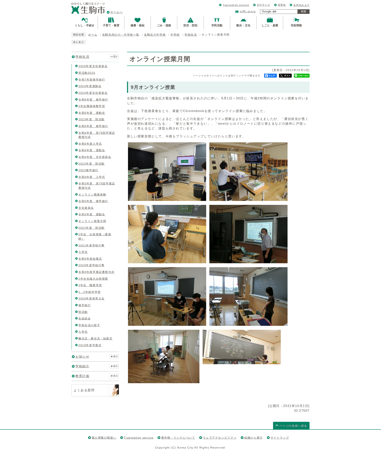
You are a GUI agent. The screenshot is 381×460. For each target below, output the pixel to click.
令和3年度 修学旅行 (93, 201)
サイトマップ (279, 437)
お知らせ (82, 356)
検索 (303, 11)
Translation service (236, 5)
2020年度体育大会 (91, 298)
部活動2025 (86, 72)
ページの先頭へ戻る (293, 425)
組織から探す (253, 437)
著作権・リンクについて (178, 437)
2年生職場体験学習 (91, 106)
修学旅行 (84, 305)
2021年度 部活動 (91, 227)
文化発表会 (86, 207)
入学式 (83, 252)
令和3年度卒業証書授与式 (96, 272)
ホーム (92, 34)
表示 (115, 356)
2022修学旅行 (88, 170)
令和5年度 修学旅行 (93, 126)
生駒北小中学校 (155, 34)
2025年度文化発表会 (93, 66)
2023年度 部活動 (91, 119)
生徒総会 (84, 318)
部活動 (83, 312)
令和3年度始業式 (90, 258)
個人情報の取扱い (104, 437)
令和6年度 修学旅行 (93, 99)
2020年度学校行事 (91, 265)
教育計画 (82, 376)
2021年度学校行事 (91, 245)
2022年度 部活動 (91, 163)
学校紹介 (82, 366)
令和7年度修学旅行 (91, 79)
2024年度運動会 (89, 86)
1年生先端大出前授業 (93, 278)
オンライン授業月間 (92, 221)
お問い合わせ (248, 11)
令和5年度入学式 (90, 143)
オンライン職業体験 (92, 194)
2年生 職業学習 (90, 285)
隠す (115, 56)
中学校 (175, 34)
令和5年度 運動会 (91, 112)
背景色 (282, 5)
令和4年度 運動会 (91, 150)
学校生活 (191, 34)
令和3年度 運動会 (91, 214)
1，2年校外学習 (89, 292)
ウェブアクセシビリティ (220, 437)
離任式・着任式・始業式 (95, 338)
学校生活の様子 (89, 325)
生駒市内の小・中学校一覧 (120, 34)
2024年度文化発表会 (93, 92)
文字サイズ (263, 5)
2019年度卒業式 (89, 345)
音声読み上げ (301, 5)
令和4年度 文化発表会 (94, 157)
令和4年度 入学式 (91, 177)
